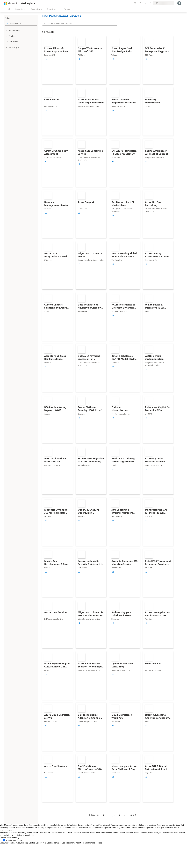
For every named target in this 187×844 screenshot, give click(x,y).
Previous (95, 815)
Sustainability (28, 835)
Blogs (26, 825)
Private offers (96, 825)
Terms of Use (59, 842)
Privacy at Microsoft (161, 832)
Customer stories (36, 825)
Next (132, 815)
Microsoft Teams (80, 832)
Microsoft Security (18, 832)
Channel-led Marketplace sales (143, 827)
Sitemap (24, 842)
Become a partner (164, 825)
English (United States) (9, 837)
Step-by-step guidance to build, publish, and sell (58, 827)
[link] (57, 60)
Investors (173, 832)
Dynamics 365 (32, 832)
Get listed (176, 825)
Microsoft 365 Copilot (96, 832)
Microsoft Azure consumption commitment (121, 825)
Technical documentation (79, 825)
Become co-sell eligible (89, 827)
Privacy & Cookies (45, 842)
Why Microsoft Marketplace (11, 825)
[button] (43, 23)
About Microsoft (132, 832)
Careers (122, 832)
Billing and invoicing (147, 825)
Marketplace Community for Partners (114, 827)
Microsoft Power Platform (61, 832)
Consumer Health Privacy (10, 842)
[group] (45, 59)
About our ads (82, 842)
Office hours (48, 825)
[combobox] (80, 23)
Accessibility (17, 835)
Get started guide (61, 825)
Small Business (112, 832)
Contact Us (33, 842)
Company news (146, 832)
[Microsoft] (11, 3)
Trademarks (70, 842)
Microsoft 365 (44, 832)
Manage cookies (95, 842)
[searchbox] (23, 23)
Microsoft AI (5, 832)
